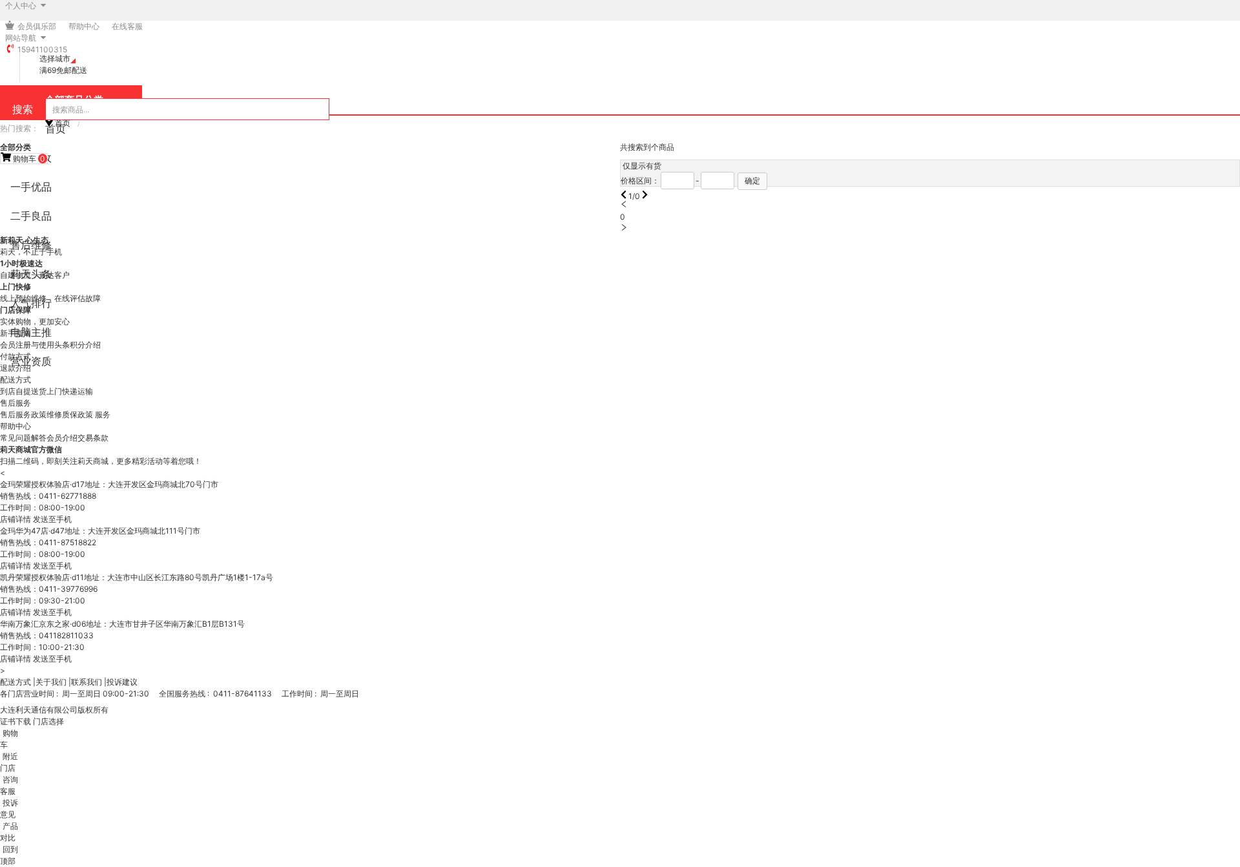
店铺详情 (15, 519)
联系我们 (86, 682)
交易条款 (93, 438)
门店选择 (48, 721)
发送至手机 (52, 519)
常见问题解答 (23, 438)
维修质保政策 (70, 414)
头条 (62, 345)
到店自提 (15, 391)
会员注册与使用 (27, 345)
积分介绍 (85, 345)
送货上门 (46, 391)
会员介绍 (62, 438)
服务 (102, 414)
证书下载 (15, 721)
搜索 (22, 109)
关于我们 (51, 682)
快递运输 (77, 391)
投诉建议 (122, 682)
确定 (752, 180)
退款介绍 (15, 368)
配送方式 (15, 682)
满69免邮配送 (63, 70)
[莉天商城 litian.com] (16, 26)
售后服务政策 (23, 414)
